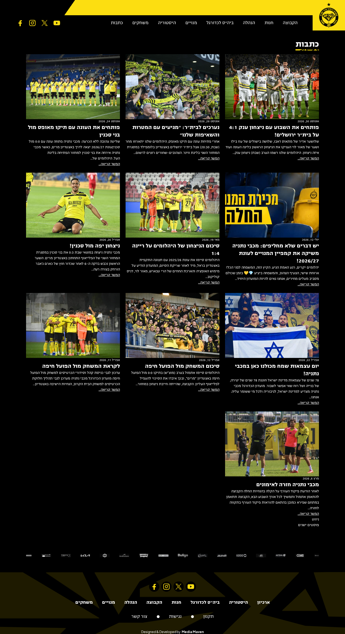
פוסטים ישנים (308, 525)
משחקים (140, 23)
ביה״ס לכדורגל (220, 23)
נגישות (175, 616)
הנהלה (249, 23)
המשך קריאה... (308, 158)
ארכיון (263, 602)
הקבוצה (290, 23)
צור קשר (139, 616)
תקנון (208, 616)
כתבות (117, 23)
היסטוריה (167, 23)
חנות (268, 23)
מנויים (191, 23)
